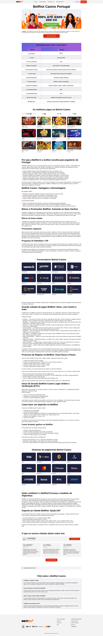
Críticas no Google (74, 538)
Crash (58, 113)
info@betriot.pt (74, 626)
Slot (73, 113)
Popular (28, 113)
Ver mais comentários (51, 559)
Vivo (43, 113)
